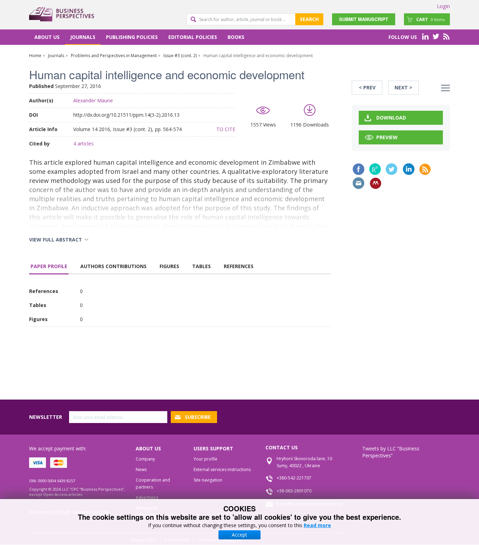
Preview (387, 137)
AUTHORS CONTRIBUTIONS (113, 266)
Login (443, 6)
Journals (82, 37)
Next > (403, 87)
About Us (47, 37)
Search (309, 19)
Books (236, 37)
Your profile (205, 459)
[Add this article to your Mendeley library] (375, 183)
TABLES (201, 266)
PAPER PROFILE (49, 266)
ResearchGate (375, 169)
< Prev (367, 87)
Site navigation (208, 480)
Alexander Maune (93, 100)
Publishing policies (132, 37)
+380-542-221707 (294, 478)
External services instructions (222, 469)
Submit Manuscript (363, 19)
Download (391, 117)
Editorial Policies (192, 37)
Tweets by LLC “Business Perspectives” (390, 452)
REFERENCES (239, 266)
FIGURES (169, 266)
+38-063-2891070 (294, 491)
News (141, 469)
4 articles (83, 143)
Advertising (147, 497)
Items (430, 19)
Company (145, 459)
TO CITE (225, 129)
